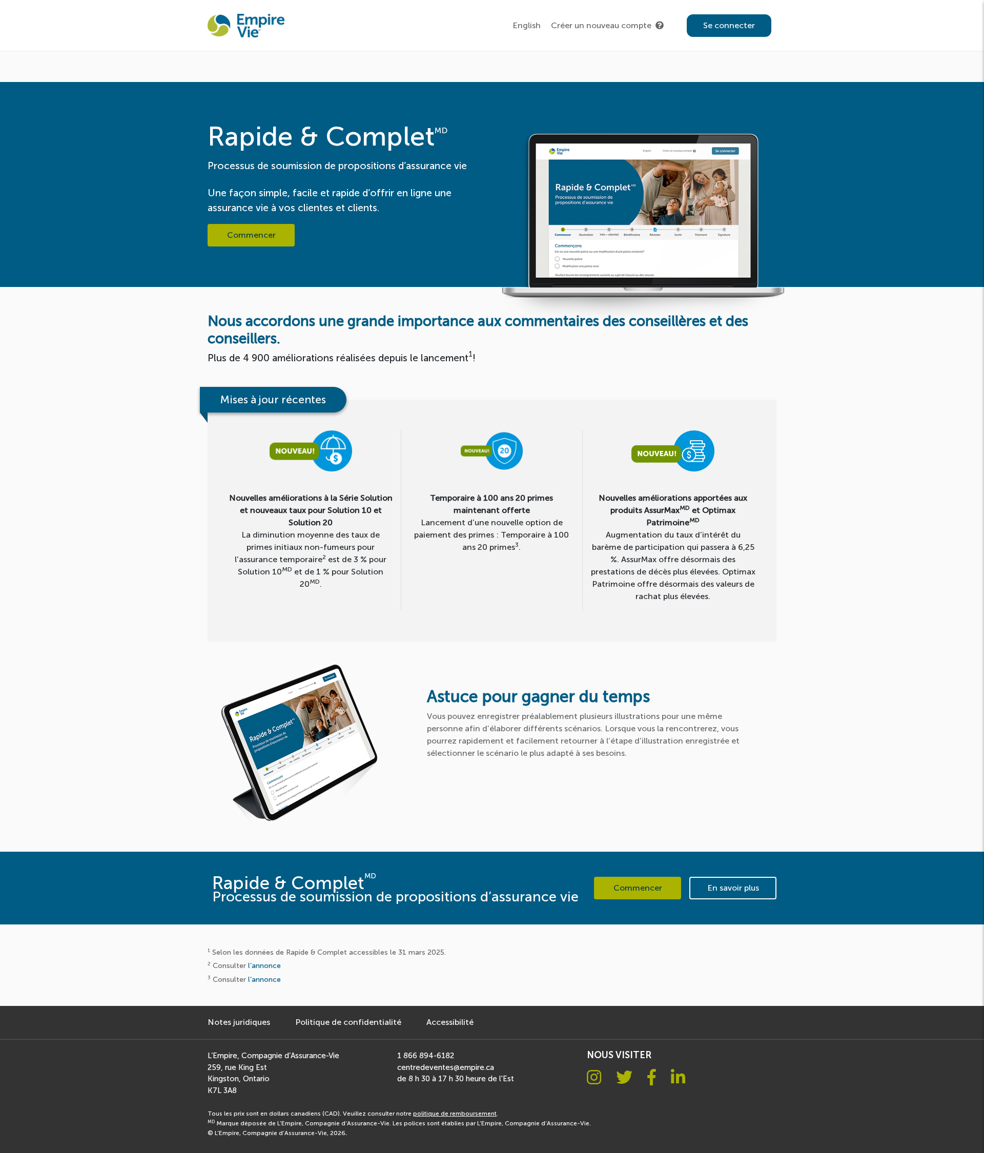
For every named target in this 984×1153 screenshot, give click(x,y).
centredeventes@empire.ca (445, 1067)
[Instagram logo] (594, 1077)
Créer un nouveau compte (601, 25)
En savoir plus (733, 887)
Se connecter (729, 25)
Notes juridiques (239, 1022)
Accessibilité (450, 1022)
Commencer (251, 235)
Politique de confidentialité (348, 1022)
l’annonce (264, 965)
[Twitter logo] (624, 1077)
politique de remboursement (455, 1113)
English (526, 25)
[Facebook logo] (651, 1077)
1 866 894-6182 (425, 1056)
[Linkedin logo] (678, 1077)
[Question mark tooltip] (659, 25)
